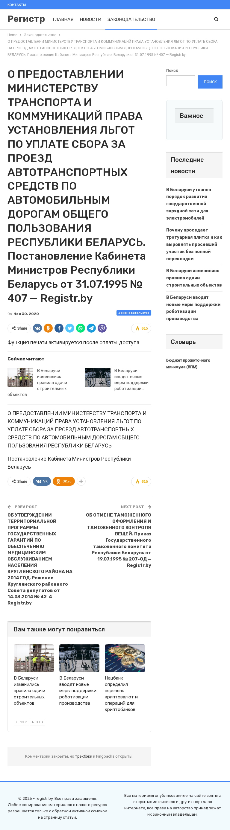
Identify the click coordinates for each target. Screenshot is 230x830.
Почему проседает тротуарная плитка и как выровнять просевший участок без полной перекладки (194, 244)
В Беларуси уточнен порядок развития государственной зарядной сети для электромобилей (188, 204)
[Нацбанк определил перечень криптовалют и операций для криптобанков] (125, 658)
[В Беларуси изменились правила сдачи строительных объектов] (20, 377)
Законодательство (131, 19)
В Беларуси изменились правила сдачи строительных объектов (37, 382)
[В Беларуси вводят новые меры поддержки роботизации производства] (98, 377)
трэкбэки (84, 756)
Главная (63, 19)
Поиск (172, 70)
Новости (90, 19)
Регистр (26, 18)
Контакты (16, 5)
